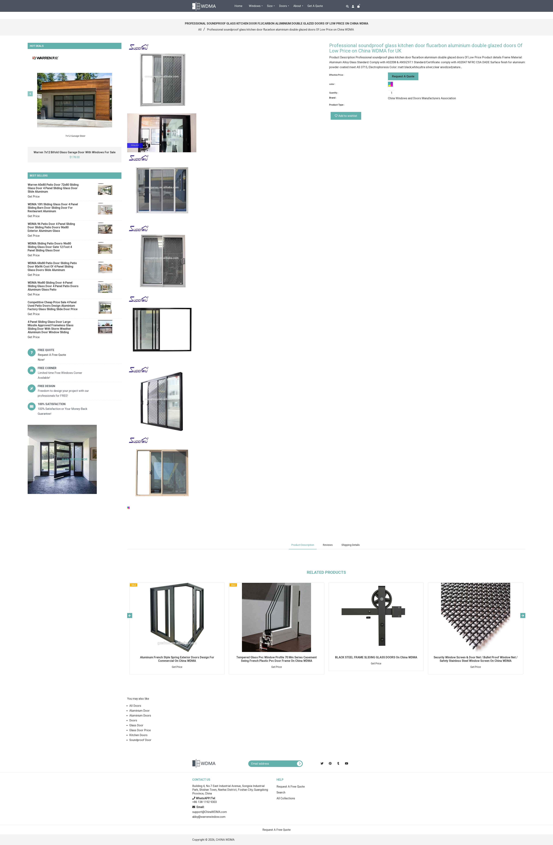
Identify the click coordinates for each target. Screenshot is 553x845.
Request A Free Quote (290, 786)
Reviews (328, 544)
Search (280, 792)
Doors (133, 720)
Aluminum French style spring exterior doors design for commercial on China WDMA (177, 659)
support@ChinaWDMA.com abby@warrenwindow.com (209, 811)
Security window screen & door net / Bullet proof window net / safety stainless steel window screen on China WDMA (476, 659)
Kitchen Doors (138, 735)
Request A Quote (403, 76)
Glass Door (136, 725)
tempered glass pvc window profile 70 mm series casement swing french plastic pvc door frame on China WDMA (276, 659)
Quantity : (333, 93)
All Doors (135, 705)
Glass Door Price (140, 730)
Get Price (34, 196)
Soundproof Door (140, 740)
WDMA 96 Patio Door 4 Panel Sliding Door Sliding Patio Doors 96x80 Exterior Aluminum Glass (51, 227)
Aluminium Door (139, 710)
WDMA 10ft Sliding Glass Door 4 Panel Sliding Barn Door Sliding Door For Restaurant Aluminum (53, 208)
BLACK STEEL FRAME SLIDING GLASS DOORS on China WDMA (376, 657)
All (199, 29)
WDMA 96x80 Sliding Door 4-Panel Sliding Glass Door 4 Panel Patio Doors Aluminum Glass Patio (53, 286)
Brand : (333, 97)
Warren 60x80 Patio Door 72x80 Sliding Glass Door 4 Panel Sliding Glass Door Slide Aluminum (53, 188)
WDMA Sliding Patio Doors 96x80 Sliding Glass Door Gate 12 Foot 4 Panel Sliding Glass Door (50, 247)
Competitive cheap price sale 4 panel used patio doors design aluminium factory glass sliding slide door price (52, 305)
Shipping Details (350, 544)
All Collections (285, 798)
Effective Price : (336, 75)
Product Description (302, 544)
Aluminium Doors (140, 715)
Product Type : (337, 104)
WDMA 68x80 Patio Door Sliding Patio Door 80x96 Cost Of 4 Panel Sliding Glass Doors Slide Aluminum (52, 266)
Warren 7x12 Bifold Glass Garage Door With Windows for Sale (74, 152)
